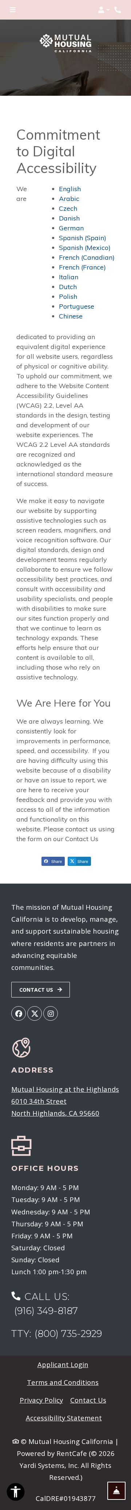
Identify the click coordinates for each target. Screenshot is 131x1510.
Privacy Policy (41, 1399)
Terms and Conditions (63, 1382)
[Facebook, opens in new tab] (18, 1013)
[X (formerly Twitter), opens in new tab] (34, 1013)
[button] (104, 10)
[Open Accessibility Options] (15, 1493)
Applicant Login (62, 1364)
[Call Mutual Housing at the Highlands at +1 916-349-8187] (118, 10)
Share (56, 861)
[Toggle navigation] (12, 10)
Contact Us (37, 989)
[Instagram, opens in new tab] (50, 1013)
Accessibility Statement (64, 1417)
